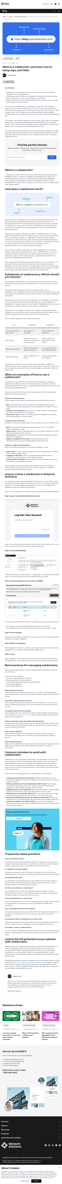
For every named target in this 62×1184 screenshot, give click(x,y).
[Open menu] (59, 11)
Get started (19, 818)
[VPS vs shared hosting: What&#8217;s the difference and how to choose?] (50, 1016)
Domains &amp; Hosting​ (29, 1025)
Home (4, 16)
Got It (36, 1181)
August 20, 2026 (8, 1029)
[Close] (59, 1167)
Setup (17, 58)
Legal (4, 1157)
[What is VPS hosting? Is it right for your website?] (31, 1016)
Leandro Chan (12, 75)
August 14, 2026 (27, 1029)
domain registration (22, 962)
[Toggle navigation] (59, 4)
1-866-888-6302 (10, 1072)
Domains (6, 1025)
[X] (7, 82)
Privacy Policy (10, 1157)
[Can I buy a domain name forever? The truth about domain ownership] (11, 1016)
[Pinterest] (12, 82)
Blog (10, 16)
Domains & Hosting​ (20, 16)
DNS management (37, 962)
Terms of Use (19, 1157)
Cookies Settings (24, 1181)
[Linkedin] (9, 82)
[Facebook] (4, 82)
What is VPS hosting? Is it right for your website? (30, 1035)
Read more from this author (14, 991)
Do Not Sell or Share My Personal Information (38, 1157)
